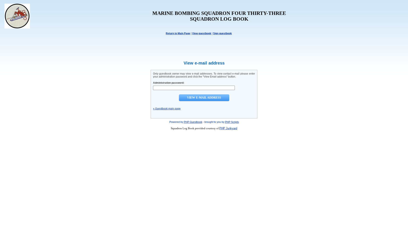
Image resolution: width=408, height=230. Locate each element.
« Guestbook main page (167, 108)
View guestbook (201, 33)
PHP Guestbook (193, 122)
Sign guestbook (222, 33)
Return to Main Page (178, 33)
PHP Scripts (232, 122)
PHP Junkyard (228, 128)
